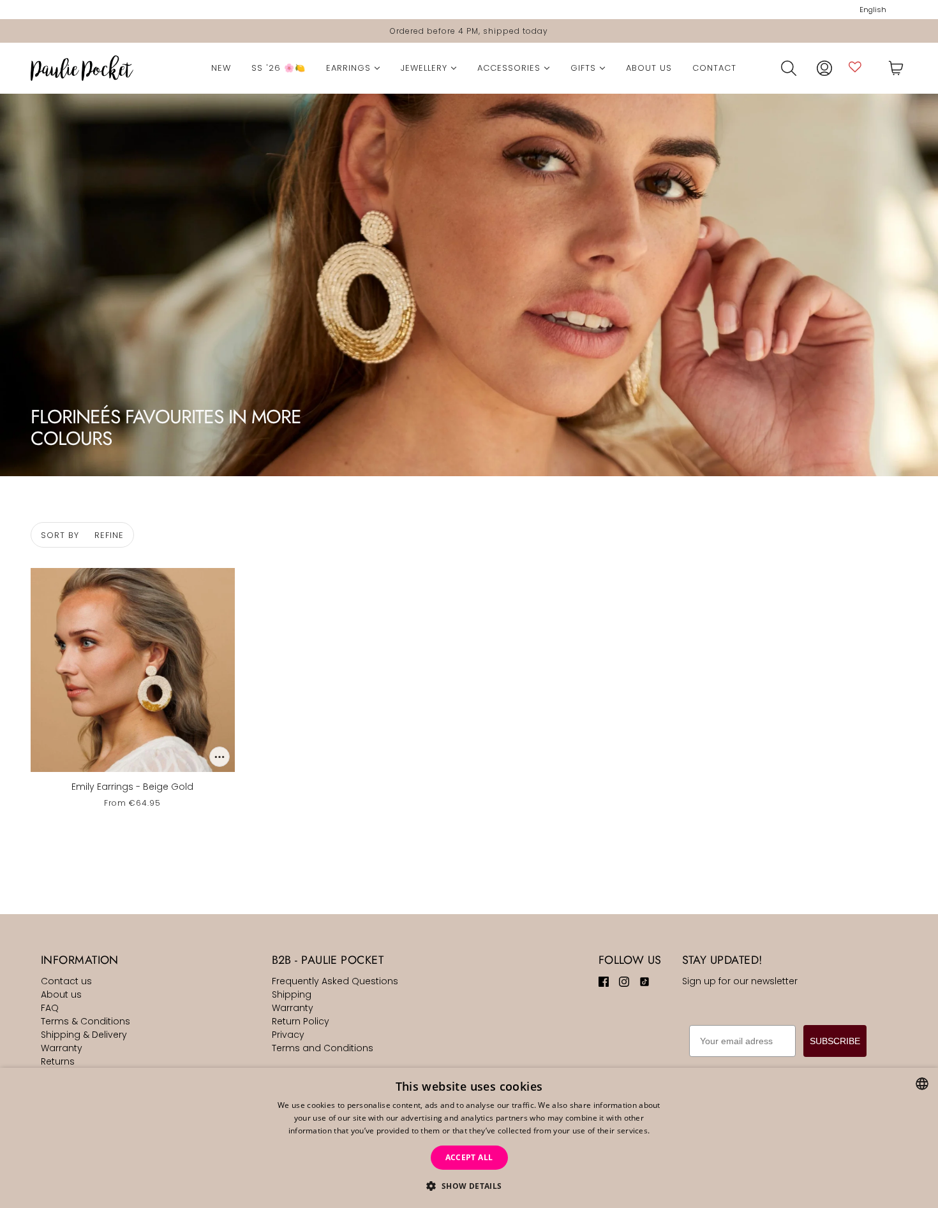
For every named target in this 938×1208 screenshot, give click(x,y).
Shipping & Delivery (84, 1034)
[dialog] (469, 1138)
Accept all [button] (469, 1157)
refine (109, 535)
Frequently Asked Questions (335, 981)
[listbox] (922, 1083)
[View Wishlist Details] (855, 66)
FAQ (50, 1007)
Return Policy (300, 1021)
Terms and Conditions (322, 1048)
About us (61, 994)
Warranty (61, 1048)
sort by (60, 535)
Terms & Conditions (85, 1021)
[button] (469, 1186)
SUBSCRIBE (835, 1041)
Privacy (288, 1034)
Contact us (66, 981)
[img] (603, 981)
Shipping (291, 994)
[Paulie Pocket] (82, 68)
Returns (58, 1061)
